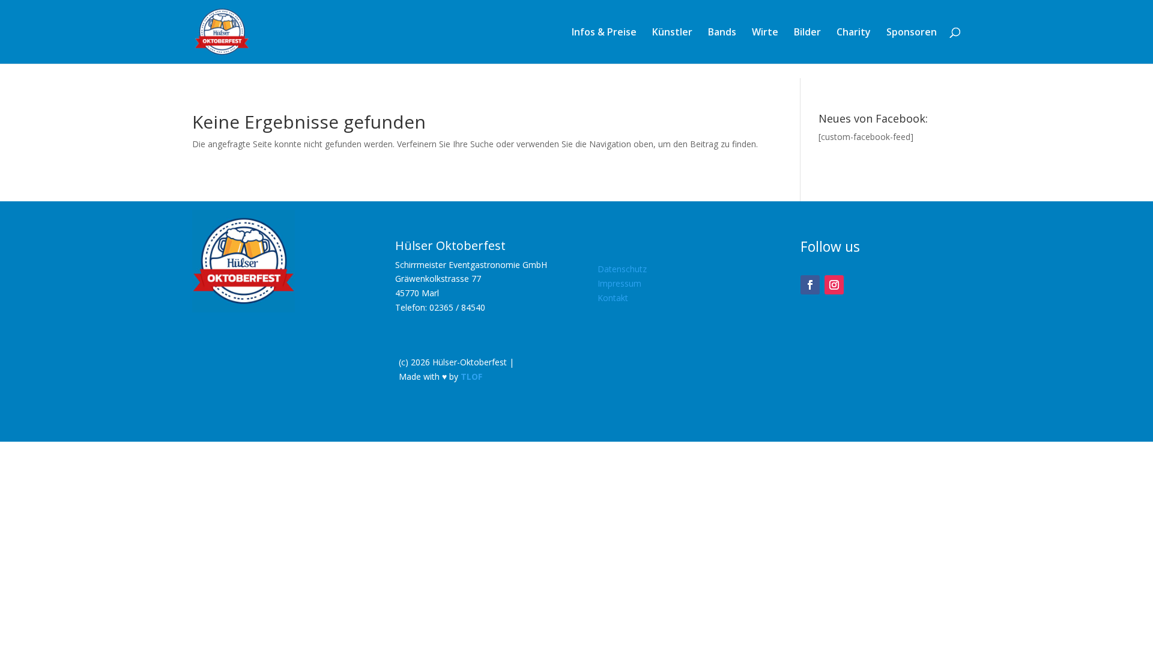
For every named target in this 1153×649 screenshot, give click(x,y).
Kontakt (613, 297)
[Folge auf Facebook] (810, 284)
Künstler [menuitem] (672, 33)
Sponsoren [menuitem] (911, 33)
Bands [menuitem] (722, 33)
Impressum (619, 283)
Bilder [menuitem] (807, 33)
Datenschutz (622, 269)
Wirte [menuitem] (765, 33)
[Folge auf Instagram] (834, 284)
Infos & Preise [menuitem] (604, 33)
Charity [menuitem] (854, 33)
